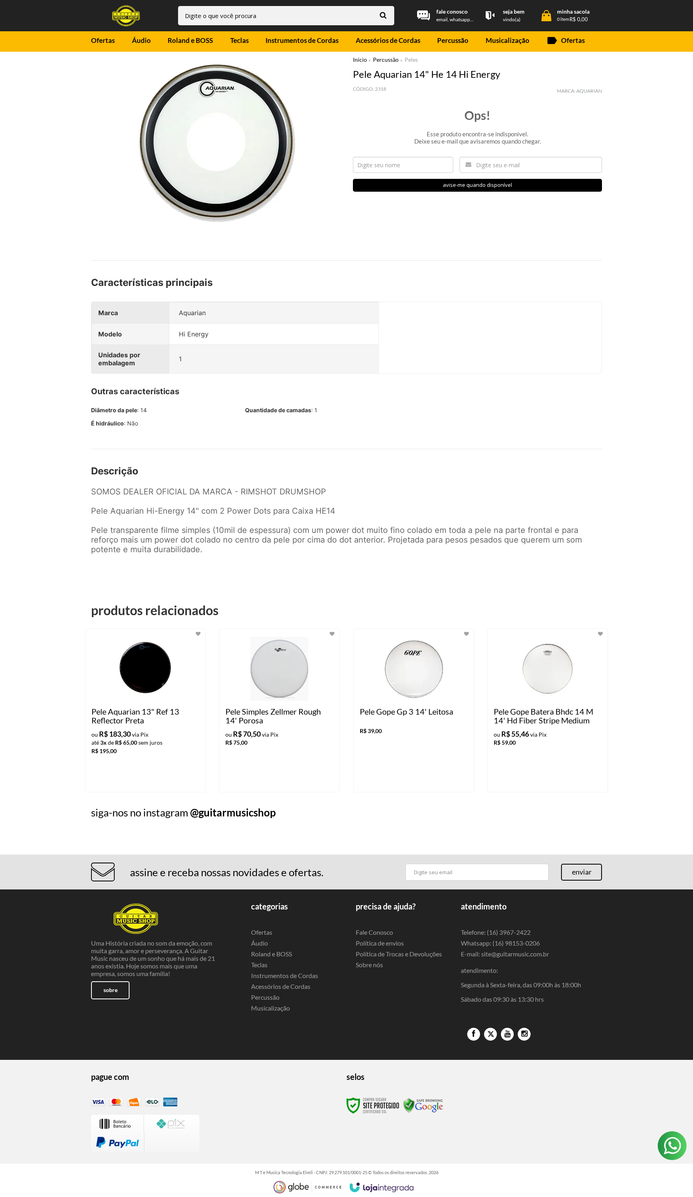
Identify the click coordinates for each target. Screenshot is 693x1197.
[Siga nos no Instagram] (524, 1034)
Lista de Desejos (114, 246)
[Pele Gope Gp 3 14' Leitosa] (414, 710)
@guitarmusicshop (233, 812)
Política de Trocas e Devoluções (399, 954)
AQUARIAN (589, 91)
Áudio (259, 943)
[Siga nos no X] (490, 1034)
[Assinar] (581, 872)
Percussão (386, 59)
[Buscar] (383, 15)
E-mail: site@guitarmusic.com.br (505, 954)
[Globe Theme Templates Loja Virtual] (308, 1187)
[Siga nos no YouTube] (507, 1034)
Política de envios (380, 943)
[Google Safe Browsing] (423, 1105)
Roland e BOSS (271, 954)
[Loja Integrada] (382, 1187)
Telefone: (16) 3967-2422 (496, 932)
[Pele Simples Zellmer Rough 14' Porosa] (279, 710)
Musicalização (270, 1008)
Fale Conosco (374, 932)
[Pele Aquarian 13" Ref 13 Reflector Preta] (145, 710)
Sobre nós (369, 964)
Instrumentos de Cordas (284, 975)
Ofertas (261, 932)
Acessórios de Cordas (280, 986)
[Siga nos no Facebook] (473, 1034)
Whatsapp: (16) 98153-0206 (500, 943)
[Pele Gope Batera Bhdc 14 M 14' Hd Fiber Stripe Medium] (548, 710)
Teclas (259, 964)
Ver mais (161, 779)
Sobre (110, 989)
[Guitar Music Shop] (125, 16)
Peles (411, 59)
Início (360, 59)
